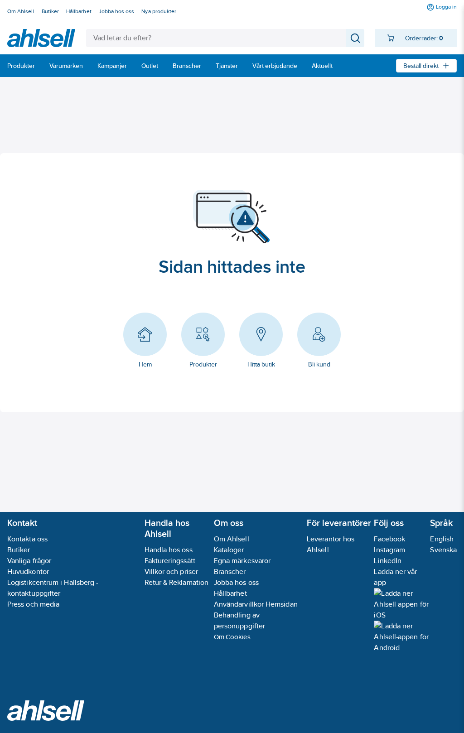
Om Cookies (232, 637)
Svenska (443, 549)
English (442, 539)
